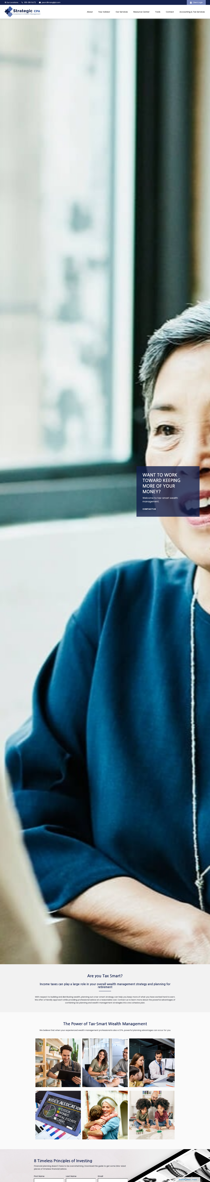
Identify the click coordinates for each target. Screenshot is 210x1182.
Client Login (198, 2)
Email (100, 1176)
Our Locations (12, 2)
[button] (90, 11)
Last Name (71, 1176)
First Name (39, 1176)
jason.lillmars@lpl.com (51, 2)
